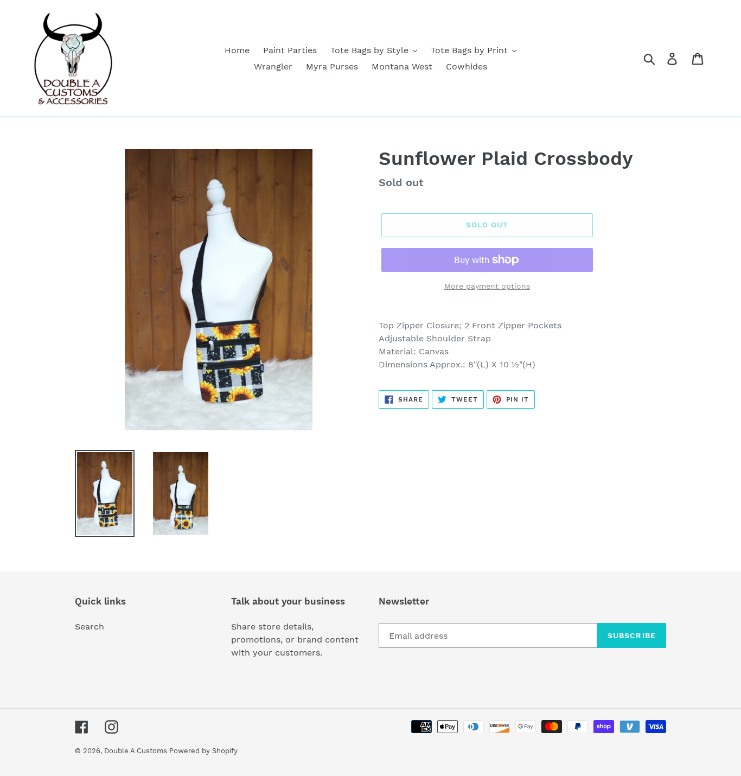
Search (89, 626)
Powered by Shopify (203, 751)
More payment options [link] (487, 286)
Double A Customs (136, 751)
